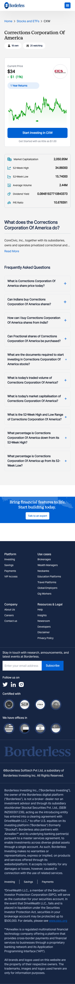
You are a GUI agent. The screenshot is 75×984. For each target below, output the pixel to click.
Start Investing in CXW (38, 133)
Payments (10, 571)
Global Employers (47, 587)
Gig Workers (44, 593)
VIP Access (10, 576)
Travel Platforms (47, 582)
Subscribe (53, 665)
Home (8, 21)
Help (40, 609)
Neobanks (43, 571)
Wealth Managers (48, 565)
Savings (8, 565)
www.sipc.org (58, 921)
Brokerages (44, 559)
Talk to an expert (37, 515)
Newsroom (44, 621)
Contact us (10, 621)
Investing (9, 559)
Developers (44, 626)
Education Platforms (49, 576)
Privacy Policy (46, 638)
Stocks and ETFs (28, 21)
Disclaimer (44, 632)
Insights (42, 615)
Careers (9, 615)
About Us (9, 609)
